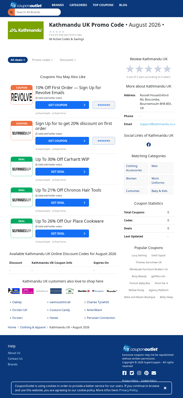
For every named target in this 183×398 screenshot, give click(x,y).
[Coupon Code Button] (104, 105)
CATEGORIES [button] (78, 5)
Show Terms (60, 113)
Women (131, 178)
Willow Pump (136, 290)
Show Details (43, 113)
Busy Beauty (139, 276)
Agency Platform (159, 290)
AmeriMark (94, 310)
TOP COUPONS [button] (103, 5)
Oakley (17, 302)
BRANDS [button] (58, 5)
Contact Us (15, 359)
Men (155, 166)
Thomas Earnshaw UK (149, 262)
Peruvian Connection (101, 318)
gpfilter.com (158, 276)
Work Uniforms (158, 180)
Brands (13, 364)
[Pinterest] (146, 373)
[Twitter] (132, 373)
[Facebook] (124, 373)
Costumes (133, 191)
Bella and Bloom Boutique (139, 297)
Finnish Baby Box (140, 283)
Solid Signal (158, 255)
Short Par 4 (161, 283)
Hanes (54, 318)
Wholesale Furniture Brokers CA (149, 269)
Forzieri (17, 318)
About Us (14, 353)
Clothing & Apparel (33, 327)
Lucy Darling (139, 255)
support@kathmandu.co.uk (158, 124)
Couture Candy (60, 310)
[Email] (154, 373)
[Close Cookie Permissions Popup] (165, 388)
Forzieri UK (19, 310)
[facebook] (149, 144)
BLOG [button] (123, 5)
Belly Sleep (166, 297)
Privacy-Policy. (128, 390)
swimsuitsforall (60, 302)
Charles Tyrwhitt (98, 302)
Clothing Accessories (134, 168)
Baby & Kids (159, 191)
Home (12, 327)
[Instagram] (139, 373)
